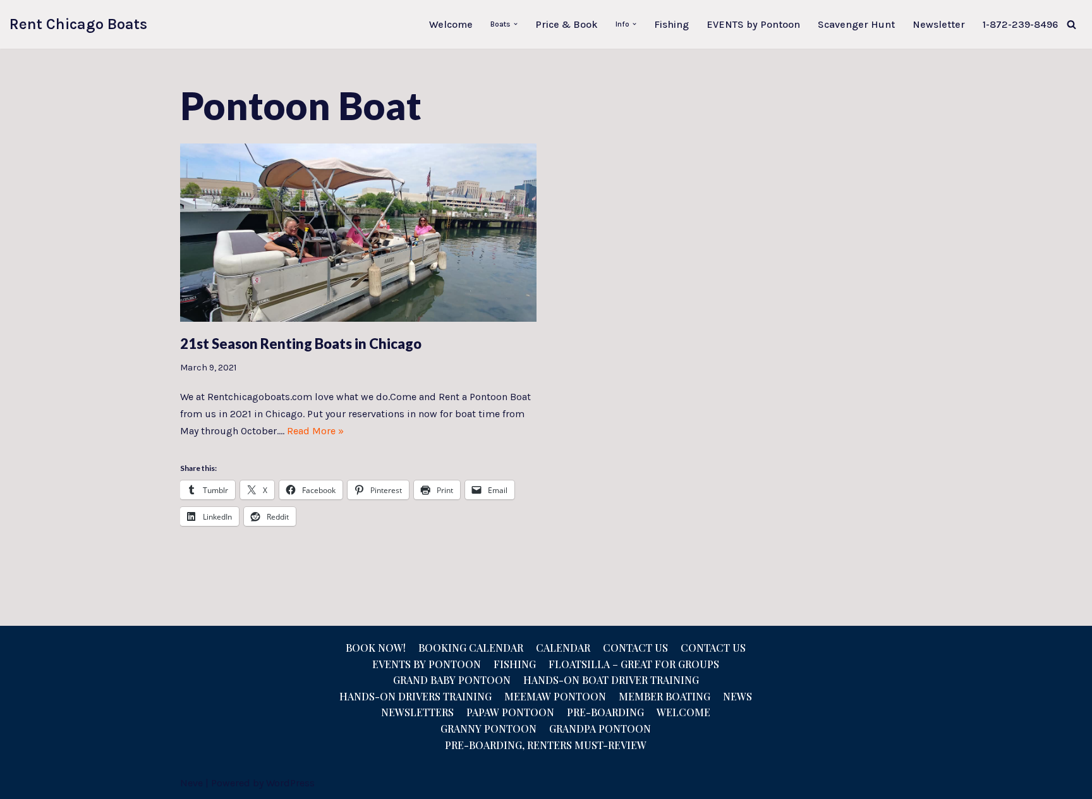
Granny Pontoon (488, 728)
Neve (191, 783)
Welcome (451, 24)
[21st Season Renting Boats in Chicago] (358, 232)
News (737, 696)
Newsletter (939, 24)
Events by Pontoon (426, 664)
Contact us (713, 647)
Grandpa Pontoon (600, 728)
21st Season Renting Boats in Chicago (301, 343)
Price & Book (566, 24)
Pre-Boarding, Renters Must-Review (545, 745)
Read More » (315, 431)
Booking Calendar (470, 647)
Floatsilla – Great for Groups (634, 664)
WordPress (290, 783)
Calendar (563, 647)
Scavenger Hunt (856, 24)
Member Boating (664, 696)
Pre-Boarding (605, 712)
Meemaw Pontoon (555, 696)
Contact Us (635, 647)
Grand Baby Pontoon (452, 679)
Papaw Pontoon (510, 712)
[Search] (1071, 24)
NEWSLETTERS (417, 712)
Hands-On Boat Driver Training (611, 679)
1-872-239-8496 (1020, 24)
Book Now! (376, 647)
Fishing (671, 24)
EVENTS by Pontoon (753, 24)
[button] (516, 24)
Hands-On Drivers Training (415, 696)
